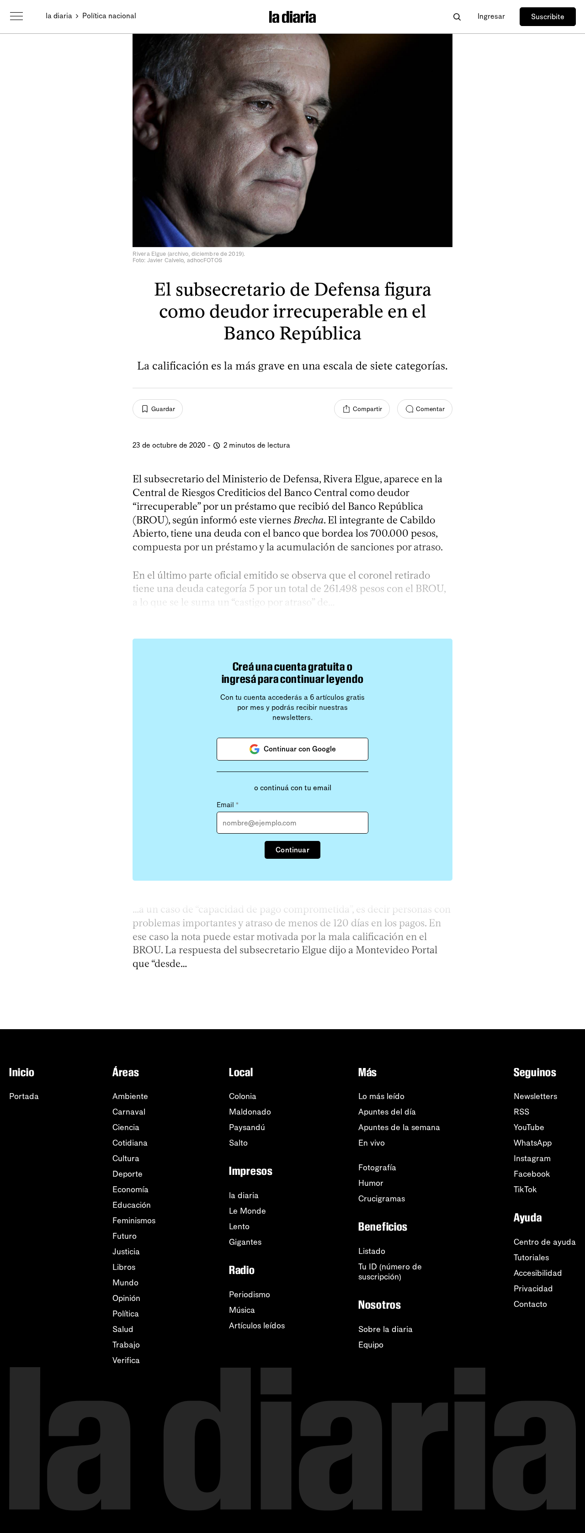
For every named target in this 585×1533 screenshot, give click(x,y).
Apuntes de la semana (399, 1127)
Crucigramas (381, 1199)
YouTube (529, 1127)
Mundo (125, 1283)
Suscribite (547, 16)
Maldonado (250, 1112)
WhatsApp (533, 1143)
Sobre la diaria (385, 1329)
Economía (130, 1189)
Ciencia (125, 1127)
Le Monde (247, 1211)
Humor (370, 1183)
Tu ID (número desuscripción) (390, 1272)
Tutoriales (531, 1258)
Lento (239, 1226)
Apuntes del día (387, 1112)
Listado (371, 1251)
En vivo (371, 1143)
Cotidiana (130, 1143)
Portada (24, 1096)
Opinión (126, 1298)
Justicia (126, 1252)
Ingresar (491, 16)
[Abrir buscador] (457, 17)
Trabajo (126, 1345)
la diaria (59, 15)
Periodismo (249, 1295)
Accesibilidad (538, 1273)
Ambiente (130, 1096)
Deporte (127, 1174)
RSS (521, 1112)
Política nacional (109, 15)
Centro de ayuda (545, 1242)
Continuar (292, 850)
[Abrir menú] (16, 16)
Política (125, 1314)
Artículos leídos (257, 1326)
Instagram (532, 1158)
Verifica (126, 1360)
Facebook (532, 1174)
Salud (122, 1329)
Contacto (530, 1304)
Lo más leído (381, 1096)
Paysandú (247, 1127)
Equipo (370, 1345)
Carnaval (128, 1112)
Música (242, 1310)
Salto (238, 1143)
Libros (123, 1267)
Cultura (125, 1158)
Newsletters (535, 1096)
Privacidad (533, 1289)
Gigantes (245, 1242)
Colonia (242, 1096)
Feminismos (133, 1221)
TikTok (525, 1189)
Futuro (124, 1236)
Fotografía (377, 1168)
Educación (131, 1205)
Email (228, 805)
